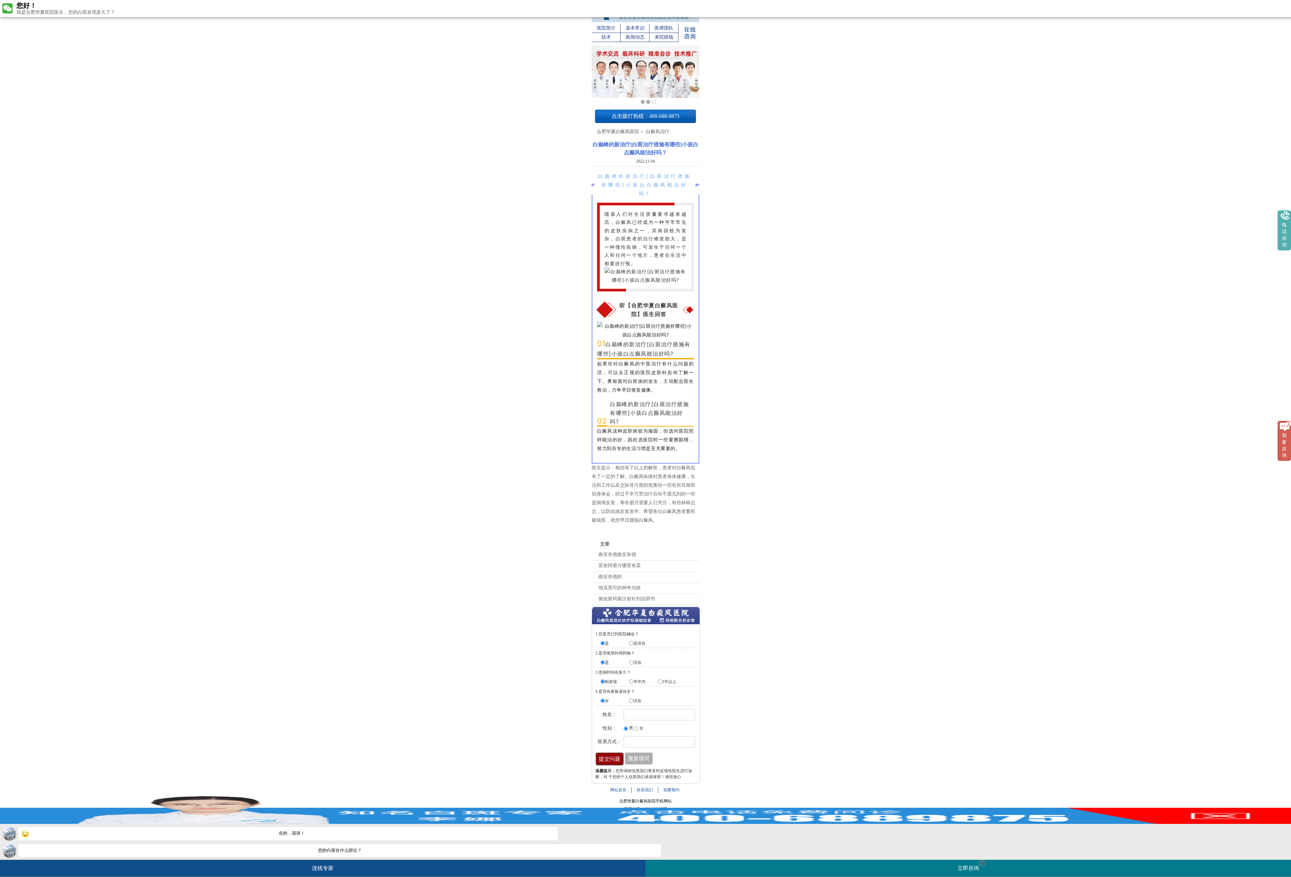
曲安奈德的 (610, 576)
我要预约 (671, 790)
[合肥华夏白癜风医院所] (645, 20)
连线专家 (323, 868)
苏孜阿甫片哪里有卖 (619, 565)
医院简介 (606, 28)
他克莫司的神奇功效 (619, 587)
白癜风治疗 (656, 131)
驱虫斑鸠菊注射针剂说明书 (626, 598)
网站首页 (618, 790)
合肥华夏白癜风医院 (618, 131)
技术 (606, 37)
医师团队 (664, 28)
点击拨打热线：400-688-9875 (652, 115)
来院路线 (664, 37)
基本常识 (635, 28)
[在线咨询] (689, 39)
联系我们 (645, 790)
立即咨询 (970, 866)
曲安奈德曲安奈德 (617, 554)
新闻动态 (635, 37)
